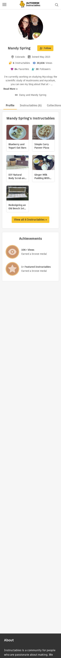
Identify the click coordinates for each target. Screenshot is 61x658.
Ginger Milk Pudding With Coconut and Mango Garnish (43, 176)
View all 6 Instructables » (30, 220)
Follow (47, 48)
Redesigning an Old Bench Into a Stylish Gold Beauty (17, 206)
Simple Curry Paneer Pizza (41, 146)
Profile (10, 105)
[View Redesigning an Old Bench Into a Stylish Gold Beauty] (17, 193)
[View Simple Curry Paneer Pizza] (43, 133)
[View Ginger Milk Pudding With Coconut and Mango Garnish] (43, 163)
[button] (4, 4)
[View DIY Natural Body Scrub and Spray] (17, 163)
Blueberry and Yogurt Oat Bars (17, 146)
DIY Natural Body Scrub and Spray (17, 176)
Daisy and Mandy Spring (32, 95)
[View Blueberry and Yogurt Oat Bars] (17, 133)
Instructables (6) (31, 105)
